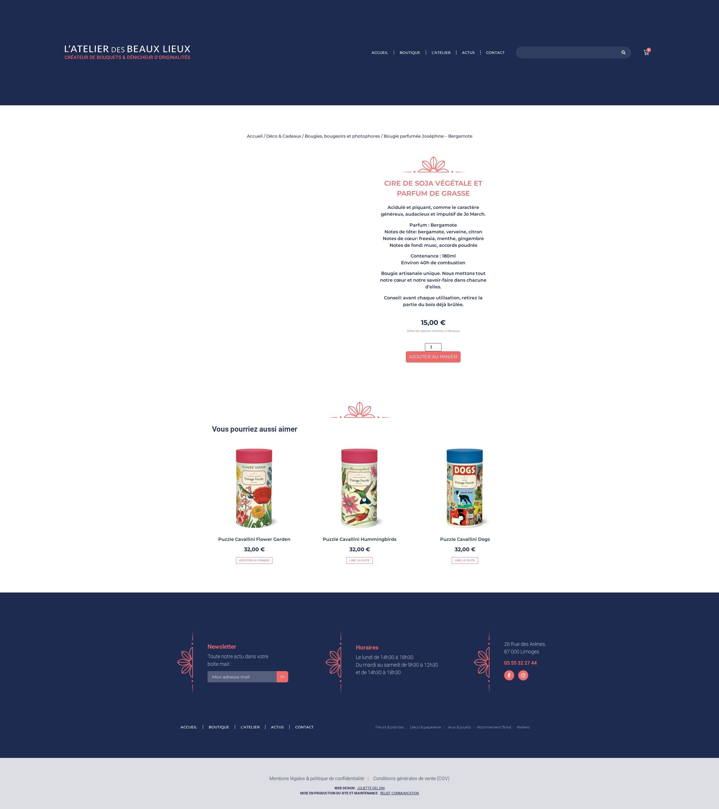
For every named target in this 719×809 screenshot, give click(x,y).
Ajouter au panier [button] (254, 560)
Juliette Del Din (371, 788)
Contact (495, 52)
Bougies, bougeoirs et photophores (342, 136)
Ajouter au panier (433, 356)
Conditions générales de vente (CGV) (411, 778)
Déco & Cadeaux (283, 136)
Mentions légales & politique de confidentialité (316, 778)
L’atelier (441, 52)
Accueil (380, 52)
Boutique (410, 52)
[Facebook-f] (509, 675)
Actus (468, 52)
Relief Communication (399, 793)
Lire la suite (359, 560)
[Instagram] (523, 675)
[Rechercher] (623, 52)
